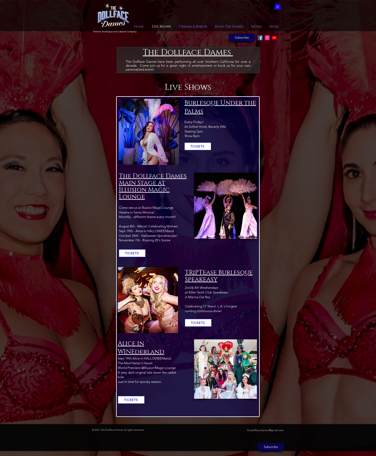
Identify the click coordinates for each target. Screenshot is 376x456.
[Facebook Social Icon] (260, 37)
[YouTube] (274, 37)
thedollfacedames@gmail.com (265, 430)
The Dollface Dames (187, 52)
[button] (277, 5)
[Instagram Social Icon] (267, 37)
